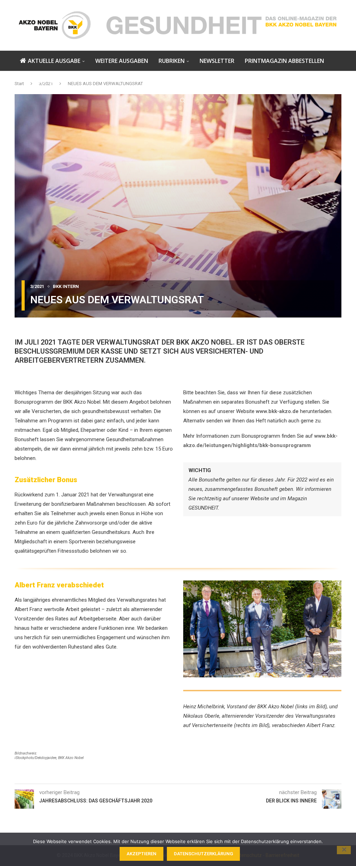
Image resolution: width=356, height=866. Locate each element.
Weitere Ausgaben (121, 61)
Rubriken (172, 61)
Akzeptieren (141, 853)
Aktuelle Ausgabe (54, 61)
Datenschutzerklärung (203, 853)
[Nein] (344, 850)
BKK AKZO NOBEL (43, 80)
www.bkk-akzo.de (277, 411)
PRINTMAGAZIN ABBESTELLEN (284, 61)
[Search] (182, 100)
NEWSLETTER (217, 61)
